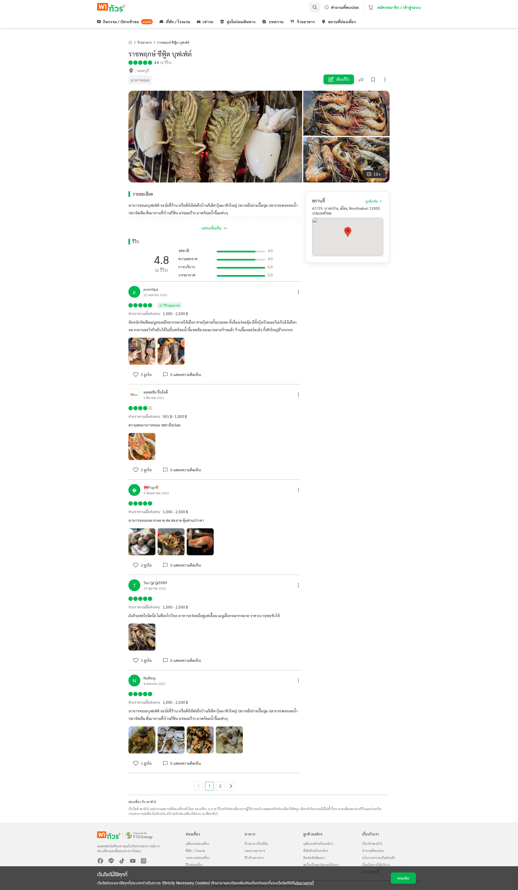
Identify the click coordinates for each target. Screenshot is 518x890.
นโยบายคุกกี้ (304, 882)
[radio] (130, 62)
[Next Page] (231, 786)
